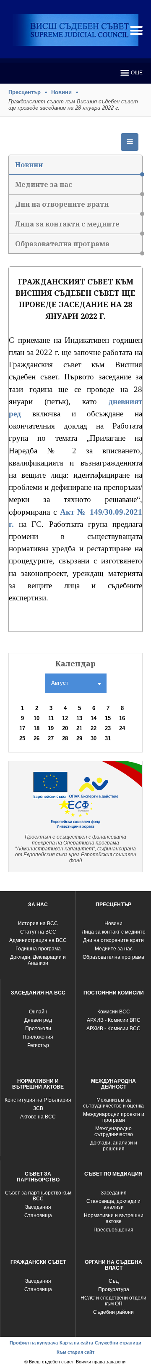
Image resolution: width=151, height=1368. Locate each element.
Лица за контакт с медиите (114, 932)
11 (51, 718)
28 (65, 738)
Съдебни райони (113, 1312)
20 (65, 728)
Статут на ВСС (38, 932)
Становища (38, 1215)
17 (22, 728)
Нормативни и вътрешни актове (113, 1218)
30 (93, 738)
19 (51, 728)
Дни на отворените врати (62, 204)
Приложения (38, 1037)
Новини (61, 92)
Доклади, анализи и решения (113, 1146)
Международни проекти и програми (113, 1117)
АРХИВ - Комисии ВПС (114, 1020)
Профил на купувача (34, 1342)
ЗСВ (38, 1108)
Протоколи (38, 1028)
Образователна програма (62, 243)
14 (93, 718)
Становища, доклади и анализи (113, 1204)
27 (51, 738)
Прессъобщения (113, 1230)
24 (122, 728)
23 (108, 728)
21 (79, 728)
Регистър (38, 1045)
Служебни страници (118, 1342)
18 (36, 728)
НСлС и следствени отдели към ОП (113, 1301)
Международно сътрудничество (113, 1131)
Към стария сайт (75, 1352)
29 (79, 738)
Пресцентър (24, 92)
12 (65, 718)
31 (108, 738)
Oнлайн (38, 1012)
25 (22, 738)
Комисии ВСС (113, 1012)
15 (108, 718)
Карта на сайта (76, 1342)
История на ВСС (38, 923)
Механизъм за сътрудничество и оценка (113, 1103)
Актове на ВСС (38, 1117)
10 (36, 718)
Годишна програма (38, 949)
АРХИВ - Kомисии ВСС (113, 1028)
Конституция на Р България (38, 1100)
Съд (114, 1281)
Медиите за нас (43, 184)
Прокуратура (113, 1289)
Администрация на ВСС (38, 940)
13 (79, 718)
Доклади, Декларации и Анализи (38, 960)
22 (93, 728)
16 (122, 718)
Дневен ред (38, 1020)
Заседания (38, 1207)
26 (36, 738)
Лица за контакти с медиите (67, 224)
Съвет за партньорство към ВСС (38, 1196)
